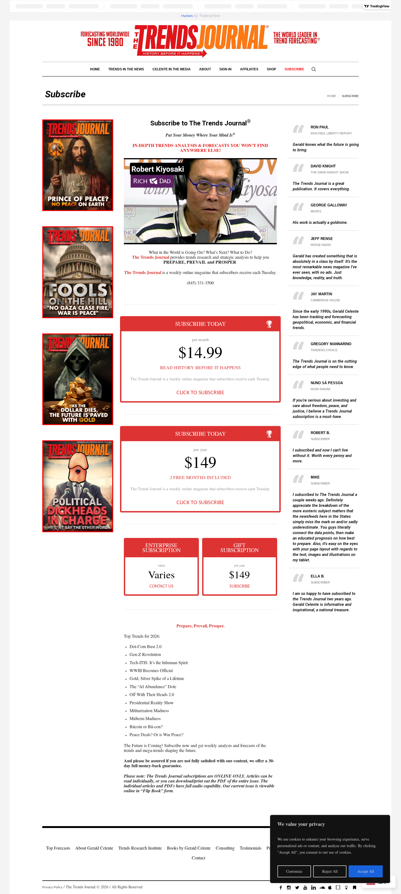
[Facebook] (280, 887)
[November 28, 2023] (77, 486)
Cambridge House (325, 300)
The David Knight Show (330, 172)
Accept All (365, 871)
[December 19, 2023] (77, 165)
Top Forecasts (58, 848)
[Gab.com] (354, 887)
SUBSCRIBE (239, 586)
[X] (297, 887)
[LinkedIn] (313, 887)
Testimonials (250, 848)
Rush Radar (320, 389)
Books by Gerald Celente (189, 848)
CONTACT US (161, 586)
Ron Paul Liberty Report (331, 133)
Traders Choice (324, 350)
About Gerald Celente (94, 848)
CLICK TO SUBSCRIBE (200, 393)
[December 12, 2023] (77, 272)
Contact (198, 857)
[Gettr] (346, 887)
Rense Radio (321, 244)
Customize (294, 871)
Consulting (225, 848)
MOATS (316, 211)
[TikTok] (338, 887)
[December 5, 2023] (77, 379)
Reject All (330, 871)
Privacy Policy (52, 887)
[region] (330, 849)
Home (331, 96)
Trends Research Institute (140, 848)
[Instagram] (289, 887)
